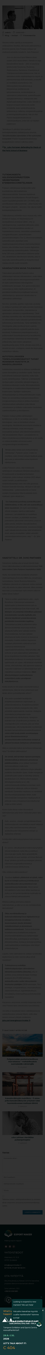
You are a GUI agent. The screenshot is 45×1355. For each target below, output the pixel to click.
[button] (43, 1310)
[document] (22, 677)
